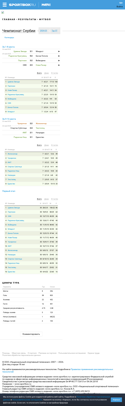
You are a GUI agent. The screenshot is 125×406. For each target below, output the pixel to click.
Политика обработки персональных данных (21, 355)
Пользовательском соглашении (27, 400)
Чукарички (12, 158)
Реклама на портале (47, 353)
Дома (46, 73)
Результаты (27, 19)
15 (6, 267)
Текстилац (12, 180)
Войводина (12, 99)
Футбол (45, 19)
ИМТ (9, 162)
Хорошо (116, 400)
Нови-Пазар (12, 90)
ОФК (9, 103)
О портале (32, 353)
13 (6, 259)
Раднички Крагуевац (16, 95)
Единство (11, 184)
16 (6, 272)
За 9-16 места (9, 119)
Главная (8, 19)
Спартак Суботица (15, 167)
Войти (120, 6)
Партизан (11, 86)
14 (6, 263)
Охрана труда (94, 353)
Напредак (11, 175)
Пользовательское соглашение (72, 353)
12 (6, 255)
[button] (19, 31)
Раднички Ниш (13, 171)
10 (6, 246)
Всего (39, 73)
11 (6, 250)
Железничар (12, 154)
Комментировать (31, 334)
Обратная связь (19, 353)
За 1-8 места (8, 47)
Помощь (6, 353)
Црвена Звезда (14, 82)
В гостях (54, 73)
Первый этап (8, 191)
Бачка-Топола (13, 107)
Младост (11, 112)
